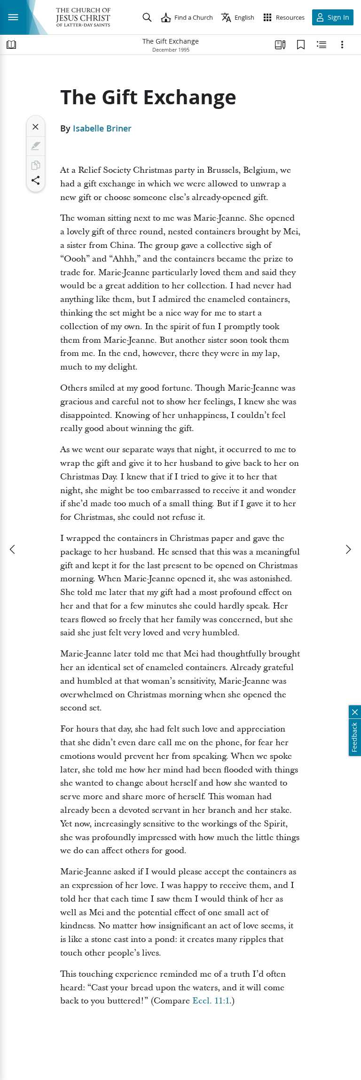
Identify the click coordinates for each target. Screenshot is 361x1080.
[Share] (35, 180)
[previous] (13, 549)
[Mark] (35, 146)
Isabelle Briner (102, 128)
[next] (347, 549)
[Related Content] (321, 44)
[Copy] (35, 165)
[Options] (342, 44)
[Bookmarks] (300, 44)
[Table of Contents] (11, 44)
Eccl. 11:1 (210, 1001)
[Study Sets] (280, 44)
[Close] (35, 126)
